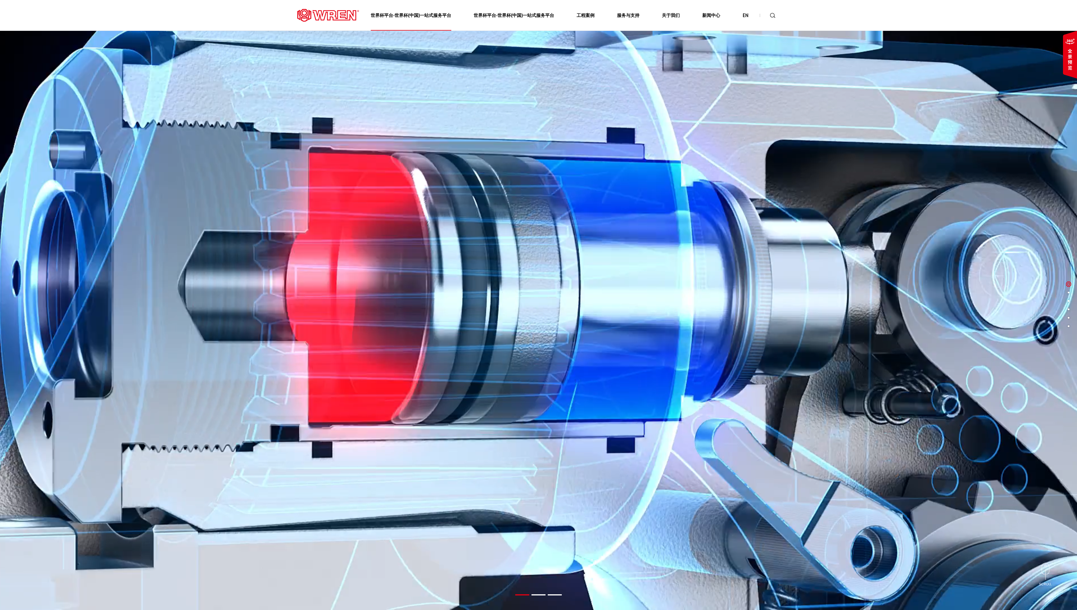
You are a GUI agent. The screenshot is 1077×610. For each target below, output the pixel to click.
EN (746, 15)
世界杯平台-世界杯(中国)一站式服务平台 (411, 15)
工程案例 (586, 15)
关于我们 (671, 15)
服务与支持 (628, 15)
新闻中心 (711, 15)
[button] (522, 594)
